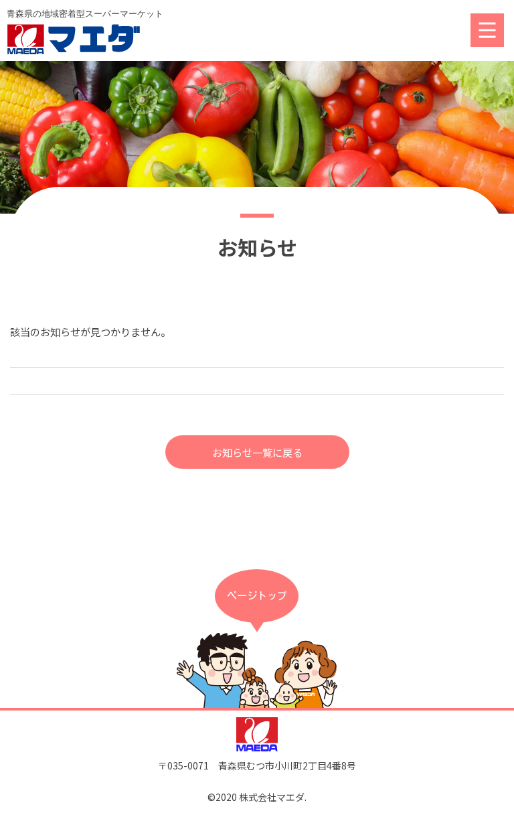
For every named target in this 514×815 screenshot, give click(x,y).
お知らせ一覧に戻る (257, 452)
